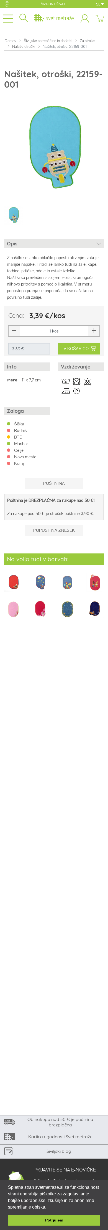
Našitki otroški (23, 46)
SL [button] (98, 4)
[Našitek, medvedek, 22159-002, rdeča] (13, 586)
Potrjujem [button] (54, 1220)
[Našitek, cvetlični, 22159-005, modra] (67, 586)
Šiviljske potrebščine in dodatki (48, 40)
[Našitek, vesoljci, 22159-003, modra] (40, 586)
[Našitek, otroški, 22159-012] (94, 613)
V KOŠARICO (76, 348)
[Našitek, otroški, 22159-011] (67, 613)
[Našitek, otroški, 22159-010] (40, 613)
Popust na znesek (54, 530)
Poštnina (54, 483)
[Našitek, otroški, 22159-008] (94, 586)
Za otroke (87, 40)
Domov (10, 40)
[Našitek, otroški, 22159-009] (13, 613)
